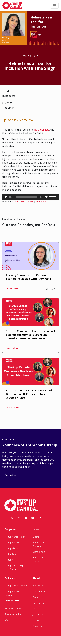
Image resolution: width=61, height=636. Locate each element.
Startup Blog (39, 551)
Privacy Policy (39, 626)
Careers (37, 597)
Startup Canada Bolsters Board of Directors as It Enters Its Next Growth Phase (29, 393)
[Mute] (46, 196)
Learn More (12, 288)
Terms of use (39, 620)
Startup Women (12, 542)
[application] (30, 197)
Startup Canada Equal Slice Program (14, 567)
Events (36, 536)
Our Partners (39, 603)
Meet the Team (40, 591)
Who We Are (39, 585)
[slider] (53, 196)
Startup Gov (10, 554)
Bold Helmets (41, 129)
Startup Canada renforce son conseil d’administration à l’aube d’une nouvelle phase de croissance (30, 334)
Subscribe (10, 475)
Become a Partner (13, 614)
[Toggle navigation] (54, 6)
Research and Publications (39, 544)
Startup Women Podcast (12, 593)
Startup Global (11, 548)
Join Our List (38, 614)
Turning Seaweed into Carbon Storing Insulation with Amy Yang (28, 276)
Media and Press (12, 608)
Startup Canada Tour (14, 536)
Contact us (38, 608)
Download (41, 201)
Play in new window (22, 201)
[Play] (6, 196)
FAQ (6, 619)
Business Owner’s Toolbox (41, 559)
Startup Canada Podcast (16, 585)
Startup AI (9, 559)
